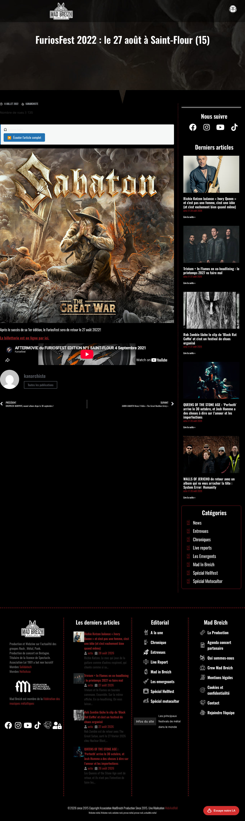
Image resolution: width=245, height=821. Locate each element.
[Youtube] (220, 127)
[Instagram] (206, 127)
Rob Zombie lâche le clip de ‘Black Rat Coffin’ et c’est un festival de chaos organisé (210, 338)
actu (90, 653)
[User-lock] (57, 725)
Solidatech (26, 667)
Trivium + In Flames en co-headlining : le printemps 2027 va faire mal (211, 270)
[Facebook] (192, 127)
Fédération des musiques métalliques (167, 721)
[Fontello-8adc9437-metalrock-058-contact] (47, 725)
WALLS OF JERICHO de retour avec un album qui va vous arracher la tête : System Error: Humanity (209, 483)
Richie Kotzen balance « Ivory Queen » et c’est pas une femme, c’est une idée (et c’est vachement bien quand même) (209, 202)
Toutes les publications (40, 385)
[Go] (233, 9)
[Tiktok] (37, 725)
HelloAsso (25, 671)
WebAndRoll (171, 808)
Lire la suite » (189, 216)
